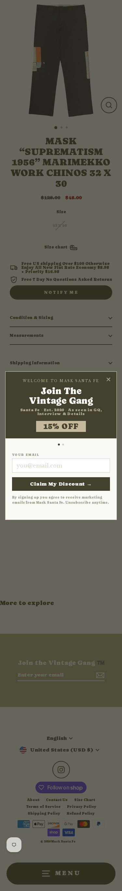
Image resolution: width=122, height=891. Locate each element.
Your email (25, 454)
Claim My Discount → (61, 484)
